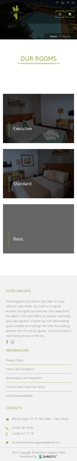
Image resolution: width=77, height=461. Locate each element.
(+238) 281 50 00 (23, 427)
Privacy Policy (14, 360)
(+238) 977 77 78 (23, 433)
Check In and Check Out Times (25, 387)
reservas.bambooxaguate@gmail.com (36, 442)
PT (57, 2)
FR (68, 2)
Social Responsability (19, 396)
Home (53, 36)
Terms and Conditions (20, 369)
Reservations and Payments (24, 378)
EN (62, 2)
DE (73, 2)
